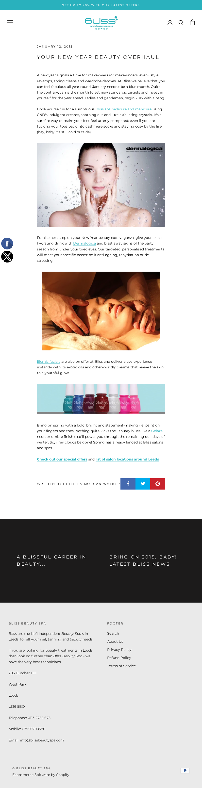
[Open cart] (192, 22)
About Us (115, 641)
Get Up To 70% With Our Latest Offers (101, 5)
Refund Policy (119, 658)
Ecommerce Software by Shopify (40, 774)
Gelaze (157, 431)
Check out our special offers (62, 459)
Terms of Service (121, 666)
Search (113, 633)
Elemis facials (48, 361)
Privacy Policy (119, 649)
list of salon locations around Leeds (127, 459)
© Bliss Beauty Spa (31, 768)
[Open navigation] (10, 22)
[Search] (181, 22)
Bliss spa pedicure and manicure (123, 109)
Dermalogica (84, 243)
